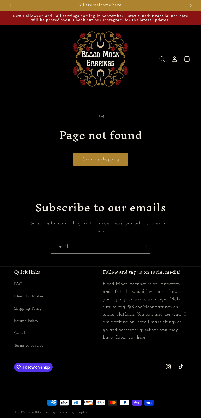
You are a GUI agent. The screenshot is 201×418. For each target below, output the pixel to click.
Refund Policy (26, 321)
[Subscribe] (144, 247)
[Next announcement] (190, 5)
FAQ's (19, 284)
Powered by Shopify (72, 412)
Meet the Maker (29, 296)
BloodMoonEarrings (42, 412)
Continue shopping (100, 159)
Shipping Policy (28, 309)
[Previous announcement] (10, 5)
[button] (12, 59)
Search (20, 333)
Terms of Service (28, 346)
